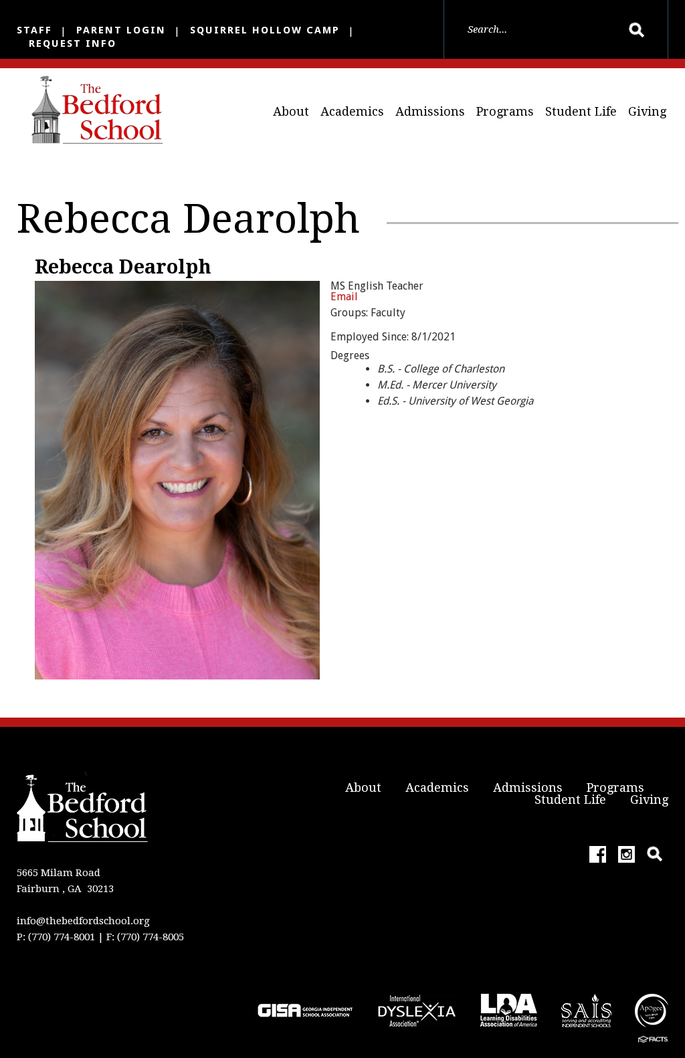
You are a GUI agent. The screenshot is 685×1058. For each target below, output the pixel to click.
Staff (34, 30)
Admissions (430, 111)
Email (344, 296)
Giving (647, 111)
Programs (505, 111)
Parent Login (121, 30)
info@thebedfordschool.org (83, 921)
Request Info (72, 43)
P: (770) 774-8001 (56, 937)
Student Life (581, 111)
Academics (352, 111)
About (291, 111)
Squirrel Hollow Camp (265, 30)
